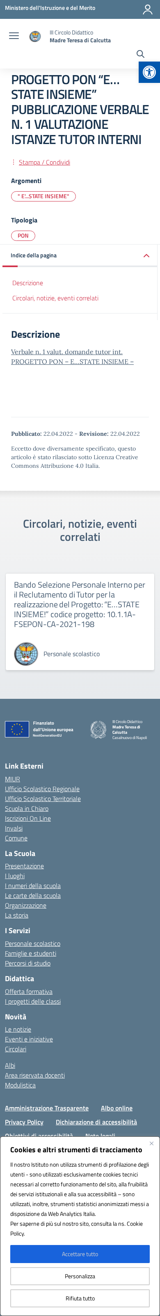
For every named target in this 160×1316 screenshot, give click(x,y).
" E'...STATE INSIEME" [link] (43, 196)
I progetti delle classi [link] (33, 1001)
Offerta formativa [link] (29, 991)
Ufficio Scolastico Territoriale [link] (43, 798)
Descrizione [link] (27, 283)
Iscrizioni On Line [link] (28, 818)
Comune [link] (16, 838)
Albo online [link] (117, 1108)
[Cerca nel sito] (140, 55)
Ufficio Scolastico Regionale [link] (42, 789)
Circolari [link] (15, 1049)
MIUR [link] (12, 779)
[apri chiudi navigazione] (14, 36)
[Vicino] (151, 1143)
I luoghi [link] (15, 876)
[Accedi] (147, 9)
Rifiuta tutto (80, 1298)
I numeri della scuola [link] (33, 885)
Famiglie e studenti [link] (30, 953)
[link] (149, 72)
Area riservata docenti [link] (35, 1075)
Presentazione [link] (24, 866)
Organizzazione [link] (25, 905)
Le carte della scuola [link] (33, 895)
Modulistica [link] (20, 1085)
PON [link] (23, 235)
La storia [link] (16, 915)
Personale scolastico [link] (32, 943)
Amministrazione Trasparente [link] (47, 1108)
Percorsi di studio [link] (27, 963)
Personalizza (80, 1276)
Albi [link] (10, 1065)
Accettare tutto (80, 1254)
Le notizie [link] (18, 1029)
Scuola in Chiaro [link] (26, 808)
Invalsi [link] (14, 828)
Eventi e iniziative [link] (29, 1039)
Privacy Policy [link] (24, 1122)
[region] (80, 1226)
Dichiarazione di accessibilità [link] (96, 1122)
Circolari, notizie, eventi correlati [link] (55, 298)
